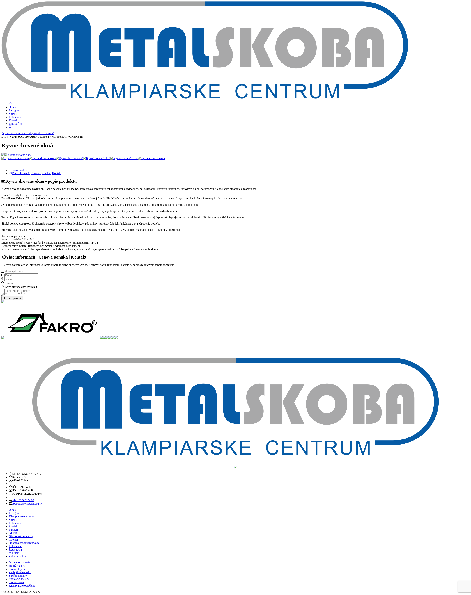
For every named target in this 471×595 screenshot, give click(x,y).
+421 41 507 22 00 (23, 500)
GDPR (13, 533)
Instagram (14, 110)
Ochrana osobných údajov (24, 542)
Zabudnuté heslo (18, 556)
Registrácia (15, 549)
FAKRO (25, 133)
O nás (12, 107)
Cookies (13, 539)
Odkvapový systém (20, 562)
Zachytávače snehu (20, 572)
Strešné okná (12, 133)
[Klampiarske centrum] (3, 133)
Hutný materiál (17, 565)
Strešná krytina (17, 569)
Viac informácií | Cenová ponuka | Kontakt (36, 173)
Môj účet (14, 552)
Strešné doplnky (18, 575)
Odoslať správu (11, 298)
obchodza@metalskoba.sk (27, 503)
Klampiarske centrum (21, 516)
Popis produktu (20, 170)
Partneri (13, 529)
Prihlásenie (15, 546)
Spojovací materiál (19, 578)
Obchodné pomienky (21, 536)
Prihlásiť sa (15, 123)
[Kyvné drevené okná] (18, 154)
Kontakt (13, 120)
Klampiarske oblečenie (22, 585)
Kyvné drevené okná (42, 133)
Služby (13, 113)
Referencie (15, 117)
